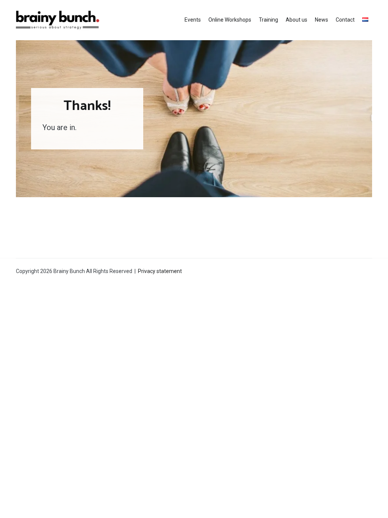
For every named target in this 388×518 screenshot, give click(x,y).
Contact (345, 20)
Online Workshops (229, 20)
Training (268, 20)
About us (296, 20)
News (321, 20)
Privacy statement (160, 271)
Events (193, 20)
